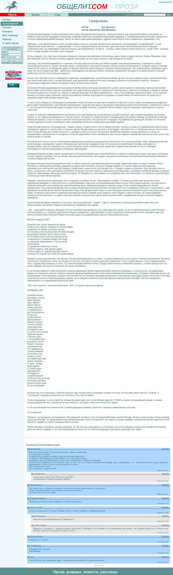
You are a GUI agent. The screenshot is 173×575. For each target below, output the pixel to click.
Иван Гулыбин (35, 485)
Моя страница (10, 35)
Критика (36, 15)
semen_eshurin (36, 508)
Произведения (10, 23)
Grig (31, 557)
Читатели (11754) (34, 445)
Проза (12, 14)
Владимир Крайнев (38, 498)
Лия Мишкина (108, 27)
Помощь (6, 39)
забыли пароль (17, 62)
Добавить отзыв (52, 445)
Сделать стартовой (165, 2)
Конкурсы (7, 31)
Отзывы (6, 27)
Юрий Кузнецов (36, 537)
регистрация (6, 62)
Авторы (6, 19)
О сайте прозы (10, 43)
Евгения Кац (35, 449)
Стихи (58, 15)
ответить (165, 449)
